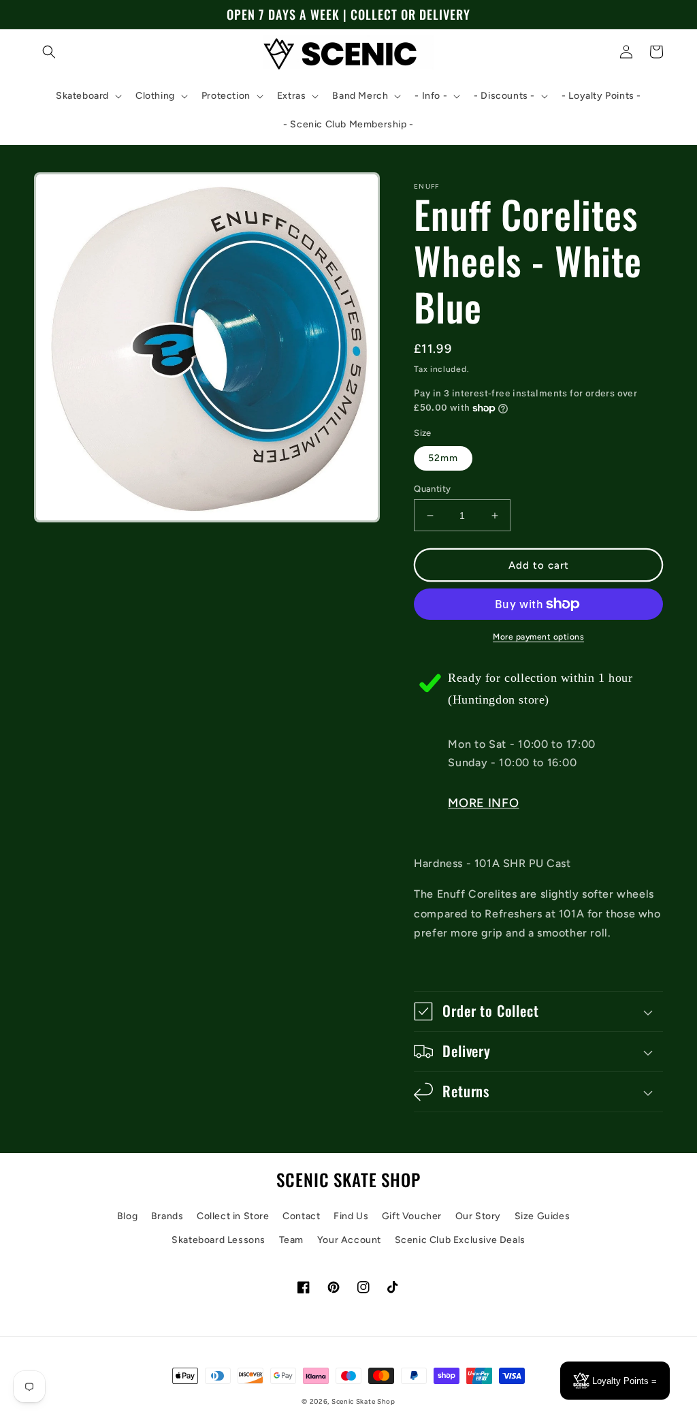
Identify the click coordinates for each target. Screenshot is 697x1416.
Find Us (351, 1216)
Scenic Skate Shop (363, 1401)
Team (291, 1240)
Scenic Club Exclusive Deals (460, 1240)
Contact (301, 1216)
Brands (167, 1216)
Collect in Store (233, 1216)
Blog (127, 1216)
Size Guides (542, 1216)
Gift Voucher (412, 1216)
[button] (49, 52)
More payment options (538, 637)
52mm (443, 458)
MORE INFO (483, 803)
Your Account (349, 1240)
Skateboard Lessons (218, 1240)
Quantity (432, 489)
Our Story (478, 1216)
